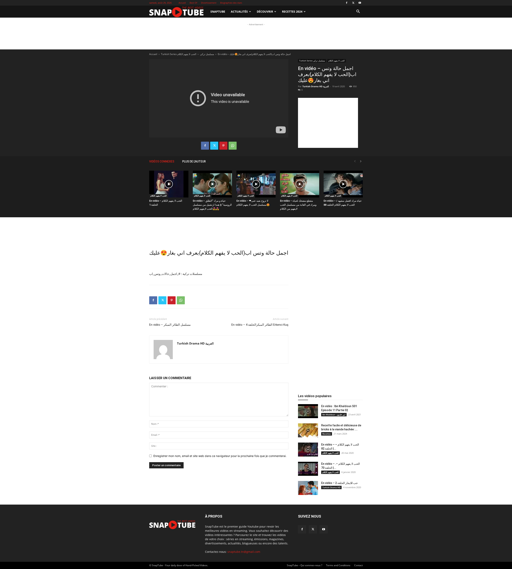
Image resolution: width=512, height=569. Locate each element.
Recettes (326, 433)
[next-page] (361, 161)
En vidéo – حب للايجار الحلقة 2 (339, 483)
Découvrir (265, 11)
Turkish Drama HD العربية (315, 86)
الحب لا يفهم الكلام (158, 195)
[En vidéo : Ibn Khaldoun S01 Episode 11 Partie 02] (308, 411)
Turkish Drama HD (331, 487)
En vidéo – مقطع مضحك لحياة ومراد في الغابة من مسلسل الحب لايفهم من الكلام (298, 204)
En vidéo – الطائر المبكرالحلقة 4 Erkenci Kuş (259, 325)
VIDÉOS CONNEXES (161, 161)
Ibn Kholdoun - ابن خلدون (333, 414)
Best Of (193, 2)
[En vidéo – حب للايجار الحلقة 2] (308, 488)
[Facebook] (347, 3)
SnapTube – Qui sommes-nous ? (304, 565)
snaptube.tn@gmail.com (243, 552)
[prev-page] (355, 161)
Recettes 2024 (292, 11)
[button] (358, 12)
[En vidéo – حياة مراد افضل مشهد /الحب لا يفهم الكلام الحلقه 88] (343, 184)
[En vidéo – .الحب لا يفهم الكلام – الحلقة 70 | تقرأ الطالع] (308, 469)
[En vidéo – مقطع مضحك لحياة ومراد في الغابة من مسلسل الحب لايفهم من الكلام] (299, 184)
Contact (358, 565)
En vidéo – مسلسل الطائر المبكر (170, 325)
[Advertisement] (256, 52)
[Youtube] (360, 3)
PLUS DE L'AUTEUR (194, 161)
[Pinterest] (223, 146)
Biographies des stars (231, 2)
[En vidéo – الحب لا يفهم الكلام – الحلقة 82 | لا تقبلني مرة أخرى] (308, 450)
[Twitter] (353, 3)
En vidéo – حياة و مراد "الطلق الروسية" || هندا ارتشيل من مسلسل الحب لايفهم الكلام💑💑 (212, 204)
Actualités (239, 11)
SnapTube (217, 11)
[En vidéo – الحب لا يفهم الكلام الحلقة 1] (168, 184)
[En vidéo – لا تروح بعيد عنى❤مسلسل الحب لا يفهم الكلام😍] (256, 184)
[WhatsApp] (233, 146)
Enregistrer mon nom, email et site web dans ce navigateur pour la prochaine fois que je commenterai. (219, 456)
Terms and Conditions (338, 565)
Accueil (182, 2)
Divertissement (208, 2)
